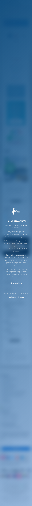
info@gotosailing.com (16, 297)
